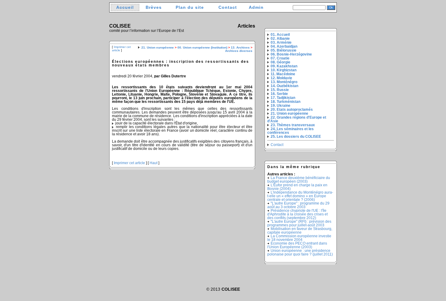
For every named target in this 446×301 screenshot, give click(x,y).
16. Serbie (279, 94)
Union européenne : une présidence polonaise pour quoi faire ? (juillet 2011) (300, 252)
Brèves (154, 7)
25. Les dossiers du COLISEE (296, 136)
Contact (227, 7)
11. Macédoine (283, 74)
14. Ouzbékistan (284, 86)
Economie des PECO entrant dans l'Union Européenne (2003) (297, 245)
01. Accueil (280, 34)
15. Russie (280, 90)
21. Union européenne (157, 47)
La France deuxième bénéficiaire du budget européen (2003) (298, 179)
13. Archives (240, 47)
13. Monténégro (284, 82)
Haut (153, 163)
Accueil (125, 7)
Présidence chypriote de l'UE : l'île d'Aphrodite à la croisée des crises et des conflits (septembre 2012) (297, 214)
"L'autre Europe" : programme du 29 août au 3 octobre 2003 (298, 205)
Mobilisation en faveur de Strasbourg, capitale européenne (299, 230)
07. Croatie (280, 58)
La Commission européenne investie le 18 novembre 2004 (299, 238)
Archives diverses (238, 50)
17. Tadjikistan (283, 98)
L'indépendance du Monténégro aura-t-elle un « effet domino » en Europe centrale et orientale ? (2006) (300, 196)
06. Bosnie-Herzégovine (291, 54)
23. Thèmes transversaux (293, 125)
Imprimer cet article (129, 163)
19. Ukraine (280, 105)
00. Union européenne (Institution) (202, 47)
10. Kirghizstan (283, 70)
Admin (256, 7)
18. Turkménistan (285, 101)
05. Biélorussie (283, 50)
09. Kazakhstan (284, 66)
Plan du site (190, 7)
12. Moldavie (281, 78)
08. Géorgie (280, 62)
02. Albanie (280, 38)
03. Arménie (281, 42)
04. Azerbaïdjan (284, 46)
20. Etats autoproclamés (292, 109)
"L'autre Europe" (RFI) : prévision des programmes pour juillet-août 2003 (299, 223)
